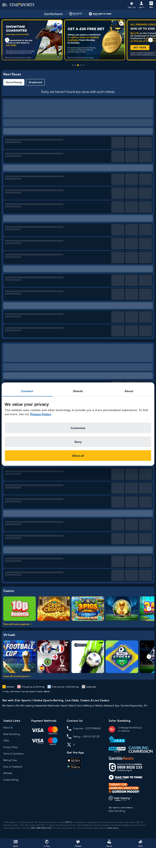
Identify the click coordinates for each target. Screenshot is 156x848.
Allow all (78, 455)
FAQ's (6, 740)
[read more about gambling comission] (141, 749)
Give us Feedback (12, 766)
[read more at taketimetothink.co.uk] (126, 777)
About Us (8, 727)
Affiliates (7, 773)
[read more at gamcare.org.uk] (125, 767)
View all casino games (16, 624)
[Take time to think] (100, 13)
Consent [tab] (27, 391)
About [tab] (129, 391)
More (47, 691)
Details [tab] (78, 391)
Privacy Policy (10, 747)
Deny (78, 441)
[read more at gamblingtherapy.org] (125, 788)
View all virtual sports (16, 676)
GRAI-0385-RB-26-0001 (41, 828)
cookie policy (112, 828)
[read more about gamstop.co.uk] (117, 749)
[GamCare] (75, 13)
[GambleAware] (53, 14)
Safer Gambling (11, 734)
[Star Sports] (22, 4)
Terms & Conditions (13, 753)
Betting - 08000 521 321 (86, 736)
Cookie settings (11, 779)
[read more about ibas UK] (117, 739)
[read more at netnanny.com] (120, 799)
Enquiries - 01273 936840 (87, 728)
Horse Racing (14, 82)
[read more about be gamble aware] (121, 758)
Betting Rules (10, 760)
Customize (78, 427)
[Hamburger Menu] (5, 5)
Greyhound (35, 82)
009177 (68, 822)
